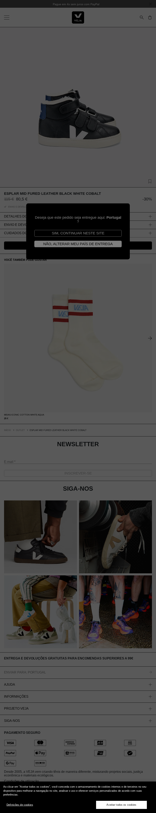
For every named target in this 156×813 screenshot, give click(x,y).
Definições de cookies (19, 804)
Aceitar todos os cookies (121, 804)
